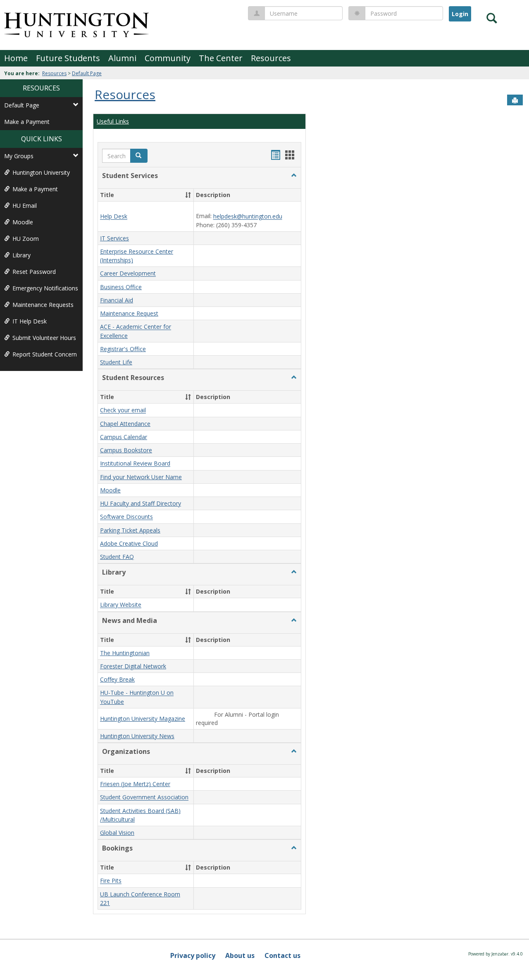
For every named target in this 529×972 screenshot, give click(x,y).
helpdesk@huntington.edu (247, 217)
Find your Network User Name (141, 477)
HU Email (24, 205)
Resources (271, 58)
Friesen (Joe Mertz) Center (135, 784)
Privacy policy (192, 955)
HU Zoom (25, 238)
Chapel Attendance (125, 424)
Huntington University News (137, 736)
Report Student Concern (44, 354)
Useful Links (113, 121)
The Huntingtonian (125, 653)
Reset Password (34, 272)
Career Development (128, 274)
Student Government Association (144, 797)
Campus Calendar (123, 437)
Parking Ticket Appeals (130, 530)
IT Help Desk (29, 321)
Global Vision (117, 833)
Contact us (282, 955)
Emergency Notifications (45, 288)
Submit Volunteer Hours (44, 338)
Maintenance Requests (43, 305)
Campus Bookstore (126, 450)
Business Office (121, 287)
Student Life (116, 362)
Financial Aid (116, 300)
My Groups (18, 156)
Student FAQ (117, 557)
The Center (221, 58)
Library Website (120, 605)
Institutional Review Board (135, 464)
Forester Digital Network (133, 666)
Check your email (123, 410)
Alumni (122, 58)
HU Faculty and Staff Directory (140, 503)
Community (168, 58)
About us (240, 955)
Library (21, 255)
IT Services (114, 238)
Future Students (68, 58)
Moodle (22, 222)
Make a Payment (27, 122)
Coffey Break (117, 679)
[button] (294, 175)
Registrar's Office (123, 349)
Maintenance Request (129, 313)
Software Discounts (126, 517)
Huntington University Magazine (142, 718)
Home (16, 58)
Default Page (87, 73)
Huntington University (41, 172)
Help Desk (113, 217)
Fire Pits (111, 881)
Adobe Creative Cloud (129, 543)
